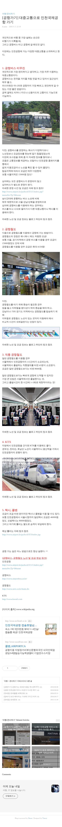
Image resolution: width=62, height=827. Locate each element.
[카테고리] (3, 3)
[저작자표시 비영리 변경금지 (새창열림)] (34, 668)
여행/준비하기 (8, 14)
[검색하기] (58, 3)
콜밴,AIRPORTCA (15, 646)
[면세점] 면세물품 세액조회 (14, 693)
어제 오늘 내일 (11, 786)
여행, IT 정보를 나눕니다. (14, 790)
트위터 (37, 709)
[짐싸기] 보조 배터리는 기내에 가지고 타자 (20, 696)
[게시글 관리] (14, 668)
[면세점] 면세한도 (10, 700)
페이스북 (24, 709)
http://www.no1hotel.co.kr (16, 621)
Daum (30, 818)
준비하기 (13, 681)
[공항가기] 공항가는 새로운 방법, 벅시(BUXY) (21, 687)
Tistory (44, 818)
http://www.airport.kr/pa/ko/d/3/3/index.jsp (21, 534)
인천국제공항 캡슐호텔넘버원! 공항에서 (21, 625)
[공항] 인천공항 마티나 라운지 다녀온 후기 (20, 690)
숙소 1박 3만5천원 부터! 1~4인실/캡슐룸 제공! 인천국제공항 (22, 630)
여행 (6, 681)
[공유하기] (11, 668)
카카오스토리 (31, 709)
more (58, 720)
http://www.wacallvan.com (16, 642)
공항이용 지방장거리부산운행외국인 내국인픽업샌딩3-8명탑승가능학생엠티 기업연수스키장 (30, 651)
